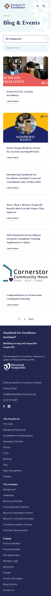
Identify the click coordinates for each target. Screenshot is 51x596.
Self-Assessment (11, 555)
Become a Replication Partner (18, 513)
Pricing (6, 447)
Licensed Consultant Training (17, 524)
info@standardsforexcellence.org (19, 394)
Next (31, 319)
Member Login (10, 561)
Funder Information (13, 578)
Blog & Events (10, 584)
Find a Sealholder (11, 549)
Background (9, 489)
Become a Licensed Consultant (18, 519)
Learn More (12, 101)
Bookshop (8, 567)
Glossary (7, 476)
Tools (5, 453)
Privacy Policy (10, 388)
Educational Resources (14, 430)
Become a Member (13, 501)
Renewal (7, 459)
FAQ (5, 465)
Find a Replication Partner (16, 507)
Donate (7, 572)
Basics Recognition (12, 470)
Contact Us (8, 590)
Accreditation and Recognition (18, 435)
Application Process (13, 441)
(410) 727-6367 (10, 400)
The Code (8, 424)
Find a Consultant (11, 543)
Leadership (8, 495)
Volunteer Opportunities (15, 530)
